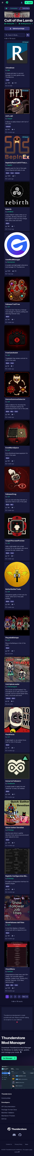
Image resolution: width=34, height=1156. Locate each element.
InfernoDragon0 (12, 686)
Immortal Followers (13, 781)
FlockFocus (9, 734)
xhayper (9, 118)
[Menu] (2, 2)
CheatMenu (10, 969)
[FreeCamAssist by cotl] (17, 338)
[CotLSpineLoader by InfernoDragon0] (17, 669)
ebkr (8, 70)
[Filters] (28, 35)
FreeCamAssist (11, 353)
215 (15, 271)
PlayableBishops (12, 638)
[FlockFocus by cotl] (17, 719)
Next (24, 996)
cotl (8, 306)
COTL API (9, 116)
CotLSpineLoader (12, 684)
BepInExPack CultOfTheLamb (17, 163)
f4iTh (9, 925)
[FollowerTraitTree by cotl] (17, 289)
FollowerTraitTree (12, 304)
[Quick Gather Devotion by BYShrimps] (17, 813)
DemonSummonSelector (15, 399)
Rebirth (8, 209)
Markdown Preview (8, 1116)
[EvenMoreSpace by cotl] (17, 433)
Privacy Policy (18, 1144)
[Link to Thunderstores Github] (19, 1134)
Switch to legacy (21, 2)
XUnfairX (10, 971)
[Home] (7, 2)
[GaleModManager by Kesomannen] (17, 245)
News (26, 1144)
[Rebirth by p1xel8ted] (17, 194)
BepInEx (9, 165)
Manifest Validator (7, 1113)
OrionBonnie (11, 783)
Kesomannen (11, 262)
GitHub (3, 1119)
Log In (30, 2)
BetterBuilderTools (13, 589)
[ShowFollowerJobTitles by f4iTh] (17, 907)
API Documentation (8, 1106)
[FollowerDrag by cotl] (17, 479)
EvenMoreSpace (12, 448)
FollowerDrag (10, 494)
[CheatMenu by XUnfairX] (17, 954)
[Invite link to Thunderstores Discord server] (14, 1134)
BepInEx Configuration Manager (17, 876)
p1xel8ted (10, 211)
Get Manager (7, 1058)
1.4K (15, 83)
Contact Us (9, 1144)
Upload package (18, 28)
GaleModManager (12, 260)
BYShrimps (10, 830)
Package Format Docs (9, 1110)
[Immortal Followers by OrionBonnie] (17, 766)
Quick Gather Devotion (14, 828)
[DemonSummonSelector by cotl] (17, 384)
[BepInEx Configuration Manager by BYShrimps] (17, 861)
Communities (5, 1098)
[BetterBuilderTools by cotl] (17, 574)
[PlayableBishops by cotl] (17, 623)
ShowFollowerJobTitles (14, 922)
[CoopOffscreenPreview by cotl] (17, 526)
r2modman (9, 68)
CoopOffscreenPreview (14, 541)
